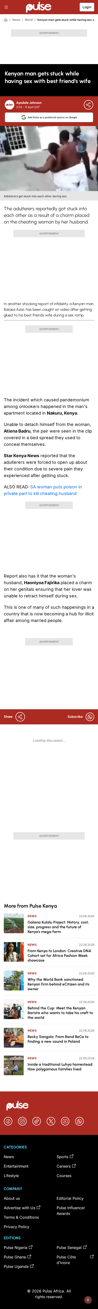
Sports (62, 1156)
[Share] (88, 104)
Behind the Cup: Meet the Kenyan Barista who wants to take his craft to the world (60, 1013)
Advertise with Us (19, 1207)
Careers (64, 1166)
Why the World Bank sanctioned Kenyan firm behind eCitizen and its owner (58, 984)
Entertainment (16, 1166)
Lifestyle (11, 1175)
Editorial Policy (70, 1198)
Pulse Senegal (69, 1247)
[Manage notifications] (88, 1300)
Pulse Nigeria (15, 1247)
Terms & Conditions (21, 1217)
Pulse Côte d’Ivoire (66, 1260)
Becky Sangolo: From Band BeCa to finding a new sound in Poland (58, 1039)
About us (12, 1198)
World (29, 20)
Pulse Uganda (16, 1266)
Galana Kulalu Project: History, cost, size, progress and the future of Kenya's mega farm (58, 927)
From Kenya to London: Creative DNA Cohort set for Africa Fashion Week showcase (59, 956)
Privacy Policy (16, 1226)
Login (87, 7)
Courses (64, 1175)
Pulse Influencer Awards (71, 1210)
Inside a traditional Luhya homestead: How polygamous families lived (60, 1066)
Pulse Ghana (15, 1257)
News (16, 20)
